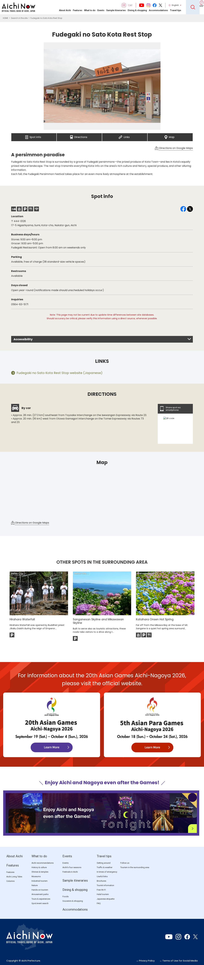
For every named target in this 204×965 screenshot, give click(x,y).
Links (127, 136)
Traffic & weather (104, 867)
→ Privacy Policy (145, 960)
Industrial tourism (39, 881)
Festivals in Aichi (70, 872)
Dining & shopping (137, 10)
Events (100, 10)
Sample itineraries (116, 10)
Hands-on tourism (40, 890)
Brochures (101, 881)
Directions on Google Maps (175, 148)
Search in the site (19, 18)
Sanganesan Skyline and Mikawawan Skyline (98, 621)
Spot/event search (40, 903)
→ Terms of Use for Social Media (178, 960)
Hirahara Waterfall (22, 619)
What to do (89, 10)
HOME (5, 18)
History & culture (39, 867)
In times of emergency (107, 872)
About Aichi (65, 10)
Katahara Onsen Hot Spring (155, 619)
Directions (80, 136)
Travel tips (175, 10)
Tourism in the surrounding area (134, 867)
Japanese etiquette (105, 899)
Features (77, 10)
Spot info (35, 136)
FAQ (99, 903)
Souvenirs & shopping (72, 901)
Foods (65, 896)
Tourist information (105, 885)
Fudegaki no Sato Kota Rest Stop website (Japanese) (59, 373)
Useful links (102, 876)
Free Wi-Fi (101, 890)
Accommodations (158, 10)
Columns (10, 881)
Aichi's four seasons (71, 867)
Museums (36, 876)
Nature (35, 885)
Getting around (103, 863)
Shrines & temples (40, 872)
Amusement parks (40, 894)
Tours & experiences (41, 899)
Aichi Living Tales (14, 876)
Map (172, 136)
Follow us (124, 863)
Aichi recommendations (43, 863)
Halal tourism (103, 894)
